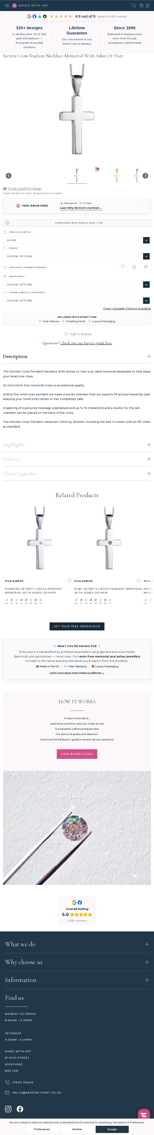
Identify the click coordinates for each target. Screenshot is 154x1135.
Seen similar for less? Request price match (32, 193)
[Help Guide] (147, 5)
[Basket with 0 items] (141, 5)
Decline (77, 1129)
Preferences (42, 1129)
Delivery (11, 459)
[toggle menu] (7, 5)
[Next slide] (145, 176)
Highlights (13, 444)
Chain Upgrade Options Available (127, 308)
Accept (112, 1129)
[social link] (8, 1110)
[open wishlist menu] (69, 581)
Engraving (17, 276)
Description (15, 356)
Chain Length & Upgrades (27, 292)
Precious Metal (20, 232)
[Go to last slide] (8, 176)
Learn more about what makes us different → (77, 672)
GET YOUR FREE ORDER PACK (77, 626)
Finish (14, 248)
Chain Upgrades (19, 473)
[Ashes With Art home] (30, 5)
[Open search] (134, 6)
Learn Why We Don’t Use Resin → (81, 207)
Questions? (77, 343)
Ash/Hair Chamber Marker (28, 267)
